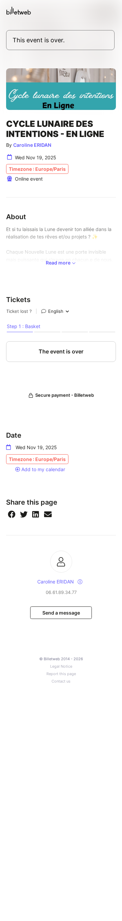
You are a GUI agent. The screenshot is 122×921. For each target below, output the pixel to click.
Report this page (61, 674)
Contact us (61, 681)
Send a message (61, 613)
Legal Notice (61, 666)
